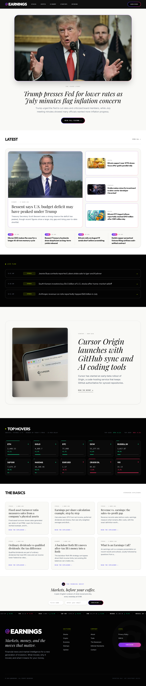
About (93, 634)
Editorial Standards (97, 646)
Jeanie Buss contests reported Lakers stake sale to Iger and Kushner (70, 273)
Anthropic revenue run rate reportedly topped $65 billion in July (68, 294)
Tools (92, 638)
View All (136, 139)
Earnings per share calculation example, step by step (72, 511)
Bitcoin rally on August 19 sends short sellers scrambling (91, 239)
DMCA (120, 638)
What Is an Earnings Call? (116, 545)
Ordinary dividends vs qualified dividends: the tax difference (27, 546)
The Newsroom (96, 642)
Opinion (75, 4)
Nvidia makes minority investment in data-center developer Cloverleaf (122, 190)
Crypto (43, 4)
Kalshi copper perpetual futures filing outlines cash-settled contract (124, 241)
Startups (63, 4)
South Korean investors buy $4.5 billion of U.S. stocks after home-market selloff (75, 283)
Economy (53, 4)
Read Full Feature (73, 120)
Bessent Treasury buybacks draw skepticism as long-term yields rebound (58, 241)
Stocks (33, 4)
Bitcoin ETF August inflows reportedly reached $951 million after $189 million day (120, 216)
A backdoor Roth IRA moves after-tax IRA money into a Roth (71, 548)
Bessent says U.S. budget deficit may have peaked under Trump (42, 209)
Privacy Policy (123, 634)
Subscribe (134, 4)
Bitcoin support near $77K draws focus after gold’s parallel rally (121, 164)
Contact (93, 650)
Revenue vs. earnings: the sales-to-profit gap (115, 511)
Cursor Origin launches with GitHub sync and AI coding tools (105, 354)
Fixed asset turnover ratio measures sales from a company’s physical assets (24, 513)
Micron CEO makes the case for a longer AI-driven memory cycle (22, 239)
